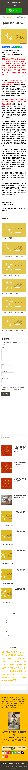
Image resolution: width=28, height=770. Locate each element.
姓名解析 (3, 620)
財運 (20, 674)
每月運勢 (3, 633)
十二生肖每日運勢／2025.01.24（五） (13, 312)
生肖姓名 (3, 635)
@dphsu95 (10, 204)
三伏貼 (19, 652)
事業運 (24, 651)
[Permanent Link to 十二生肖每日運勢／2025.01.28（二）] (14, 224)
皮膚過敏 (3, 674)
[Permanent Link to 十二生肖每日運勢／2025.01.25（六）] (14, 280)
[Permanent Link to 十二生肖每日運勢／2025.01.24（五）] (14, 298)
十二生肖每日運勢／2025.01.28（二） (13, 238)
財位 (17, 674)
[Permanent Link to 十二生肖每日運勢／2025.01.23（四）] (14, 317)
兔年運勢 (17, 658)
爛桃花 (4, 671)
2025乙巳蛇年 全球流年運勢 (20, 480)
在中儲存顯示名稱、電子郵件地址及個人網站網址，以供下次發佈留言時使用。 (13, 388)
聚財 (8, 674)
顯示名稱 (4, 364)
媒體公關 (3, 623)
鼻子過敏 (7, 680)
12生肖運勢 (13, 651)
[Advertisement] (14, 415)
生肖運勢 (23, 671)
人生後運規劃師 (8, 655)
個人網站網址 (4, 378)
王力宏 (8, 671)
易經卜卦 (14, 664)
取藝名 (13, 662)
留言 (3, 347)
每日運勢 (3, 631)
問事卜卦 (3, 618)
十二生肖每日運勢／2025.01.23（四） (13, 330)
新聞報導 (3, 625)
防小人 (18, 677)
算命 (6, 674)
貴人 (24, 674)
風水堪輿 (3, 639)
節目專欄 (3, 637)
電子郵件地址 (5, 371)
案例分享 (3, 629)
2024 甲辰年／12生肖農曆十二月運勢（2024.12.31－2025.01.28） (20, 448)
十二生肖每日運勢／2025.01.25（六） (13, 293)
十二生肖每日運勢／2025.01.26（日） (13, 275)
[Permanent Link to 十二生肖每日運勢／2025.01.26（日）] (14, 261)
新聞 (5, 664)
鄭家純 (13, 677)
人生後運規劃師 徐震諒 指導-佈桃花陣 (20, 496)
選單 (15, 5)
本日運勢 (20, 664)
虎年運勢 (12, 674)
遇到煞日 (9, 677)
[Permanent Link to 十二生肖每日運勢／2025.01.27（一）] (14, 243)
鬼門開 (4, 680)
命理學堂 (3, 616)
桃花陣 (8, 667)
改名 (24, 662)
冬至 (21, 659)
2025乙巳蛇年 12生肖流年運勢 (20, 463)
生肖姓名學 (14, 671)
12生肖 (4, 651)
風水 (23, 677)
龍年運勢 (13, 680)
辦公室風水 (3, 677)
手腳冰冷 (21, 661)
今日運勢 (9, 658)
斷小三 (9, 664)
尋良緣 (17, 662)
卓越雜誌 (10, 661)
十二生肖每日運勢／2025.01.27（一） (13, 256)
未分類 (2, 627)
